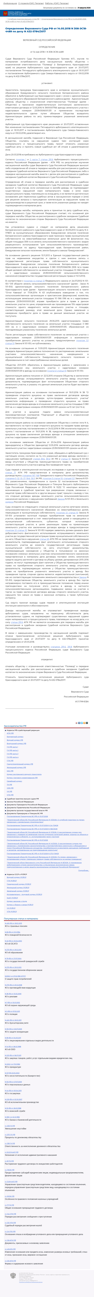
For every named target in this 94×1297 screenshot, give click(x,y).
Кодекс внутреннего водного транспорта (24, 774)
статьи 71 (10, 472)
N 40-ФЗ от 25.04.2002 (13, 941)
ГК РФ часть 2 (12, 750)
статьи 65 (44, 539)
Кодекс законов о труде (17, 901)
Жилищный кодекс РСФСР (18, 888)
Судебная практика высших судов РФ (23, 799)
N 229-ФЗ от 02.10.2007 (13, 1099)
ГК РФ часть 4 (12, 757)
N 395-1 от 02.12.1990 (12, 1117)
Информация (10, 3)
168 (37, 475)
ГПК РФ (10, 761)
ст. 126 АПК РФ (10, 1240)
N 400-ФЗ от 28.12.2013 (13, 923)
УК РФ (9, 791)
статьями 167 (28, 475)
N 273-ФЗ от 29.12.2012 (13, 950)
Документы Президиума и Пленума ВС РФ (25, 813)
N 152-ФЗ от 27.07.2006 (13, 1082)
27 (24, 478)
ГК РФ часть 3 (12, 754)
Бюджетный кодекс (15, 737)
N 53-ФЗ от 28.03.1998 (13, 1108)
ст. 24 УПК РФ (10, 1231)
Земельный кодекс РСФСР (18, 891)
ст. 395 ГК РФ (10, 1143)
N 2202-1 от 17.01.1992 (12, 1064)
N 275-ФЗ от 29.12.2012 (13, 967)
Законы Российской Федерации (20, 802)
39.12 (48, 459)
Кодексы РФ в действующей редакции (23, 730)
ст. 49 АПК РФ (10, 1249)
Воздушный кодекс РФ (16, 743)
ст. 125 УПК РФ (10, 1223)
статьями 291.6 (58, 647)
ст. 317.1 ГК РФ (10, 1135)
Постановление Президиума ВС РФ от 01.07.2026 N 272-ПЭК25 (33, 854)
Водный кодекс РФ (15, 740)
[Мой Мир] (87, 722)
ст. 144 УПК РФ (10, 1214)
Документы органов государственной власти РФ (27, 810)
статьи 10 (66, 459)
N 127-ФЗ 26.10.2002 (12, 1073)
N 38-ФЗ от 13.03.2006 (13, 994)
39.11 (33, 478)
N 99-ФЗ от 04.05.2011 (13, 1038)
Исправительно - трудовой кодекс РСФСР (24, 894)
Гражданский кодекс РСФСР (19, 884)
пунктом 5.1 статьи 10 (67, 513)
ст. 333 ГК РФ (10, 1126)
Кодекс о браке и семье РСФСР (20, 905)
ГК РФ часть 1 (12, 747)
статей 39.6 (39, 459)
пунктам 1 (21, 159)
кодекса (9, 502)
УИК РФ (10, 788)
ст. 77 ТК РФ (9, 1205)
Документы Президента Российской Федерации (27, 805)
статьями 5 (10, 478)
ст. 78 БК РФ (9, 1170)
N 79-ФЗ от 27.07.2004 (13, 958)
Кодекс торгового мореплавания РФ (22, 778)
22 (18, 478)
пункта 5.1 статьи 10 (56, 371)
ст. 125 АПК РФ (10, 1261)
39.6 (28, 478)
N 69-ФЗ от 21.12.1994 (12, 932)
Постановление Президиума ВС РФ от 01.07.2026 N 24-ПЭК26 (32, 825)
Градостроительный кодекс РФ (20, 764)
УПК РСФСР (12, 911)
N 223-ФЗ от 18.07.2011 (13, 1055)
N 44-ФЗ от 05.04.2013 (13, 1091)
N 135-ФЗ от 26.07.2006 (13, 1029)
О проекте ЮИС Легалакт (31, 3)
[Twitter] (82, 722)
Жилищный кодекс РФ (16, 767)
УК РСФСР (11, 908)
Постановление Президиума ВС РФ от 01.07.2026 (27, 816)
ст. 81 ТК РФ (9, 1161)
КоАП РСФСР (12, 898)
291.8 (69, 647)
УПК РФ (10, 795)
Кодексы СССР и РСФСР (17, 874)
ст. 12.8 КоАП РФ (11, 1182)
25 (21, 478)
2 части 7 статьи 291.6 (41, 159)
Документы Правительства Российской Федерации (28, 808)
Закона (61, 499)
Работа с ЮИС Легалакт (57, 3)
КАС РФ (10, 771)
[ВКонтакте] (79, 722)
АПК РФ (10, 733)
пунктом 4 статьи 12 (34, 281)
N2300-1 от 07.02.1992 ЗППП (15, 976)
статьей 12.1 (69, 478)
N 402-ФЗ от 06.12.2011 (13, 1020)
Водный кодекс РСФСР (16, 877)
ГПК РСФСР (12, 881)
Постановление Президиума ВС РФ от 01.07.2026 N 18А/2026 (32, 829)
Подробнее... (83, 870)
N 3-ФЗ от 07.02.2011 (12, 1011)
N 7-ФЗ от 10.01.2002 (12, 1002)
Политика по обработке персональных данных (30, 1282)
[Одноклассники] (84, 722)
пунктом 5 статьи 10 (53, 478)
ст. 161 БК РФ (9, 1196)
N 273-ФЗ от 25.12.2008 (13, 985)
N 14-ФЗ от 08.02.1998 (13, 1047)
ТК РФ (9, 785)
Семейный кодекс (14, 781)
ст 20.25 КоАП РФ (11, 1152)
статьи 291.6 (17, 622)
